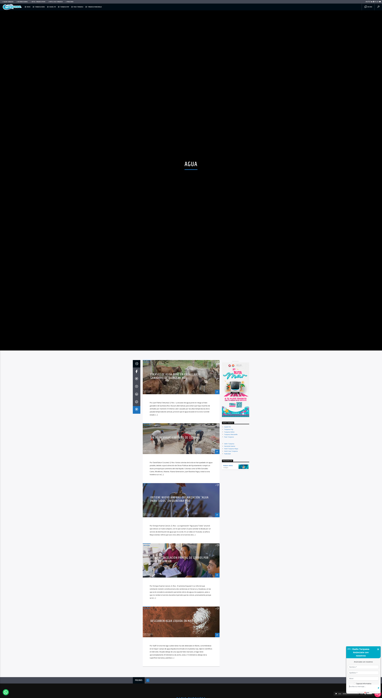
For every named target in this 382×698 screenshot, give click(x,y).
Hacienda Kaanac (23, 2)
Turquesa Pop (64, 7)
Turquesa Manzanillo (95, 7)
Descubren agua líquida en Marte (173, 654)
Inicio (28, 7)
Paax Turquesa (78, 7)
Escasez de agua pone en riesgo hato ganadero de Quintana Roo (175, 410)
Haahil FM (52, 7)
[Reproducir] (336, 694)
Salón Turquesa (8, 2)
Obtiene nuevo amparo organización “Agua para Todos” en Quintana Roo (179, 533)
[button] (6, 692)
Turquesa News (40, 7)
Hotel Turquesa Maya (38, 2)
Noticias (147, 395)
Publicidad (70, 2)
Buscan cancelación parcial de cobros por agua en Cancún (179, 593)
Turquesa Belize (229, 465)
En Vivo (369, 7)
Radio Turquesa (148, 424)
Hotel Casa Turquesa (56, 2)
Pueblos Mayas (228, 499)
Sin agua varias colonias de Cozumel (175, 471)
